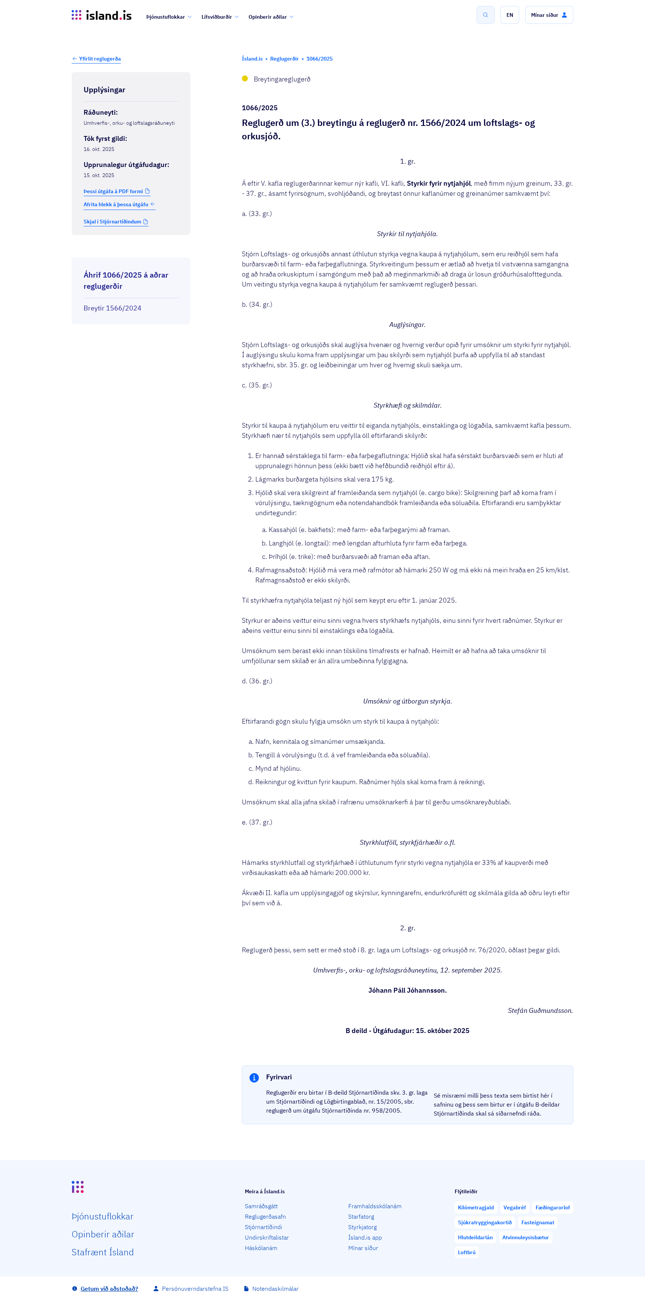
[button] (510, 15)
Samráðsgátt (261, 1206)
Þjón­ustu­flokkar (103, 1216)
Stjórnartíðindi (263, 1227)
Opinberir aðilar (268, 16)
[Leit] (486, 15)
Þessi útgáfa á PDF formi (113, 191)
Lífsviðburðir (217, 16)
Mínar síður (363, 1248)
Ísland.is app (365, 1237)
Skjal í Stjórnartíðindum (112, 221)
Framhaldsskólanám (375, 1206)
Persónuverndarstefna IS (195, 1288)
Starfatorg (361, 1216)
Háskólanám (261, 1248)
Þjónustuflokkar (165, 16)
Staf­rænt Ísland (103, 1252)
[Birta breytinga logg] (131, 250)
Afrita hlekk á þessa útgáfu (116, 204)
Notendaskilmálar (275, 1288)
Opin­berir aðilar (103, 1234)
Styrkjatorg (362, 1227)
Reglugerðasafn (265, 1216)
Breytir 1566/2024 (112, 308)
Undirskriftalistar (267, 1237)
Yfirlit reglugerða (100, 58)
